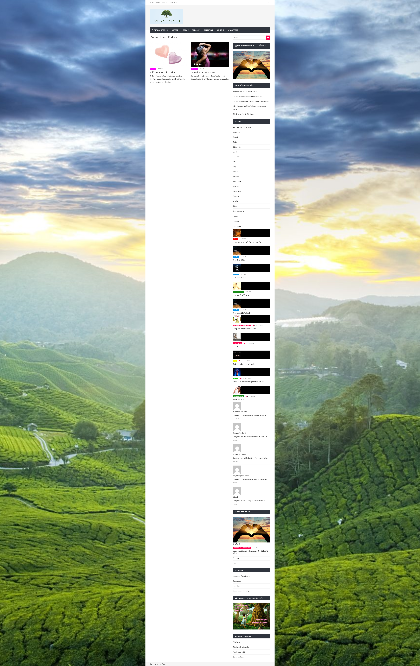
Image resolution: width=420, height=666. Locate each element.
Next (234, 563)
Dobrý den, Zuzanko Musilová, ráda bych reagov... (250, 415)
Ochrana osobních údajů (241, 591)
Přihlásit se (237, 642)
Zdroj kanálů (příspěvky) (241, 647)
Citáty (235, 142)
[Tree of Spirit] (166, 23)
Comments (237, 226)
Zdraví (235, 206)
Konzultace (174, 2)
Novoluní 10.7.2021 (241, 313)
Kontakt (165, 2)
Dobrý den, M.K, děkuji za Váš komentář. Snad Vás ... (250, 437)
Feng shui (236, 157)
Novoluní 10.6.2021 (252, 91)
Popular (236, 222)
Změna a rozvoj (238, 211)
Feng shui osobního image (203, 72)
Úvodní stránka (155, 2)
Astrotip (175, 30)
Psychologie (237, 191)
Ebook (186, 30)
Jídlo (234, 162)
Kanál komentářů (239, 652)
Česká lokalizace (238, 657)
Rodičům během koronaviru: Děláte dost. (251, 551)
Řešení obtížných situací (253, 96)
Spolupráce (233, 30)
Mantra (235, 171)
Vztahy (235, 201)
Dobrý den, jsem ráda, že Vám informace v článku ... (250, 458)
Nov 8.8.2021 (239, 260)
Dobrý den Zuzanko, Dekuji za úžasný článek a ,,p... (250, 500)
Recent (235, 217)
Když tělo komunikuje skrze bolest (257, 101)
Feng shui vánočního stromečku (247, 242)
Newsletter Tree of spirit (241, 576)
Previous (236, 558)
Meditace (236, 176)
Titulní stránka (161, 30)
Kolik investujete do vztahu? (163, 72)
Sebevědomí (238, 399)
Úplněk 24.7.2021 (240, 277)
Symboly (236, 196)
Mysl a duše (237, 181)
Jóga (234, 167)
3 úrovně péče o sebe (242, 295)
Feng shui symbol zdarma (244, 328)
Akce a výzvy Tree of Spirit (242, 127)
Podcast (196, 30)
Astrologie (236, 132)
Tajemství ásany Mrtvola (244, 364)
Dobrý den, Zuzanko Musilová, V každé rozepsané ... (250, 479)
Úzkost (236, 346)
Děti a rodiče (237, 147)
